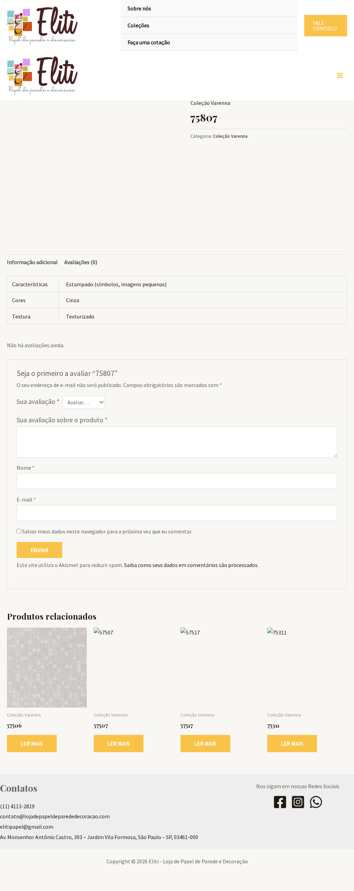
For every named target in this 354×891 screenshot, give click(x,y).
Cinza (72, 300)
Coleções (138, 25)
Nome (26, 467)
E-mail (26, 499)
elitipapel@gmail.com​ (26, 826)
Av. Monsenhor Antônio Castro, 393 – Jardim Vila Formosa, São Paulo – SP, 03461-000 (99, 837)
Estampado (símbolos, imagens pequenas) (116, 284)
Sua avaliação (38, 401)
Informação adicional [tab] (32, 262)
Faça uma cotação (149, 42)
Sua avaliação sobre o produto (62, 420)
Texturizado (80, 316)
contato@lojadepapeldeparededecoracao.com (55, 816)
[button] (325, 25)
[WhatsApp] (316, 802)
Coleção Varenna (210, 102)
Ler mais (32, 743)
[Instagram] (298, 802)
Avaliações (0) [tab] (80, 262)
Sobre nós (139, 8)
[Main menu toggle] (340, 75)
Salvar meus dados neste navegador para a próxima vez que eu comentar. (107, 531)
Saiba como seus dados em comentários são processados (191, 564)
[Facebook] (280, 802)
